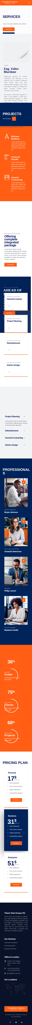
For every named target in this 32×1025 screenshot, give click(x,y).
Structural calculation (10, 942)
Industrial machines (10, 949)
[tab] (16, 416)
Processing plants (9, 945)
